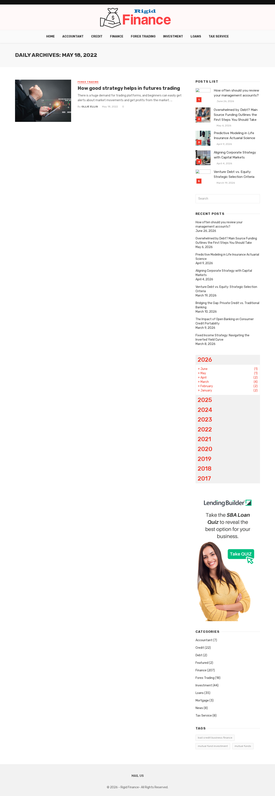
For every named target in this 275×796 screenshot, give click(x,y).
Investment (173, 36)
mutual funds (243, 746)
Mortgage (202, 700)
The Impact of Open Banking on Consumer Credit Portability (225, 321)
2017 (204, 478)
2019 (204, 458)
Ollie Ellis (89, 106)
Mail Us (137, 776)
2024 (205, 409)
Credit (96, 36)
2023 (205, 419)
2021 (204, 439)
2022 (205, 429)
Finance (116, 36)
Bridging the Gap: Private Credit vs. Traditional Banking (227, 305)
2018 (204, 468)
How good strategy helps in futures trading (129, 88)
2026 (205, 359)
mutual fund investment (213, 746)
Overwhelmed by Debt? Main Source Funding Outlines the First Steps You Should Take (236, 115)
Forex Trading (143, 36)
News (199, 708)
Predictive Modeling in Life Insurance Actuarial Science (234, 135)
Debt (199, 655)
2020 (205, 449)
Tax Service (219, 36)
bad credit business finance (215, 737)
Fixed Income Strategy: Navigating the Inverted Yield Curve (222, 337)
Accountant (73, 36)
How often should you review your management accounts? (236, 92)
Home (50, 36)
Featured (202, 663)
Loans (196, 36)
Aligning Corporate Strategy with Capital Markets (235, 155)
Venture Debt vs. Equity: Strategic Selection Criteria (234, 174)
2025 (205, 399)
